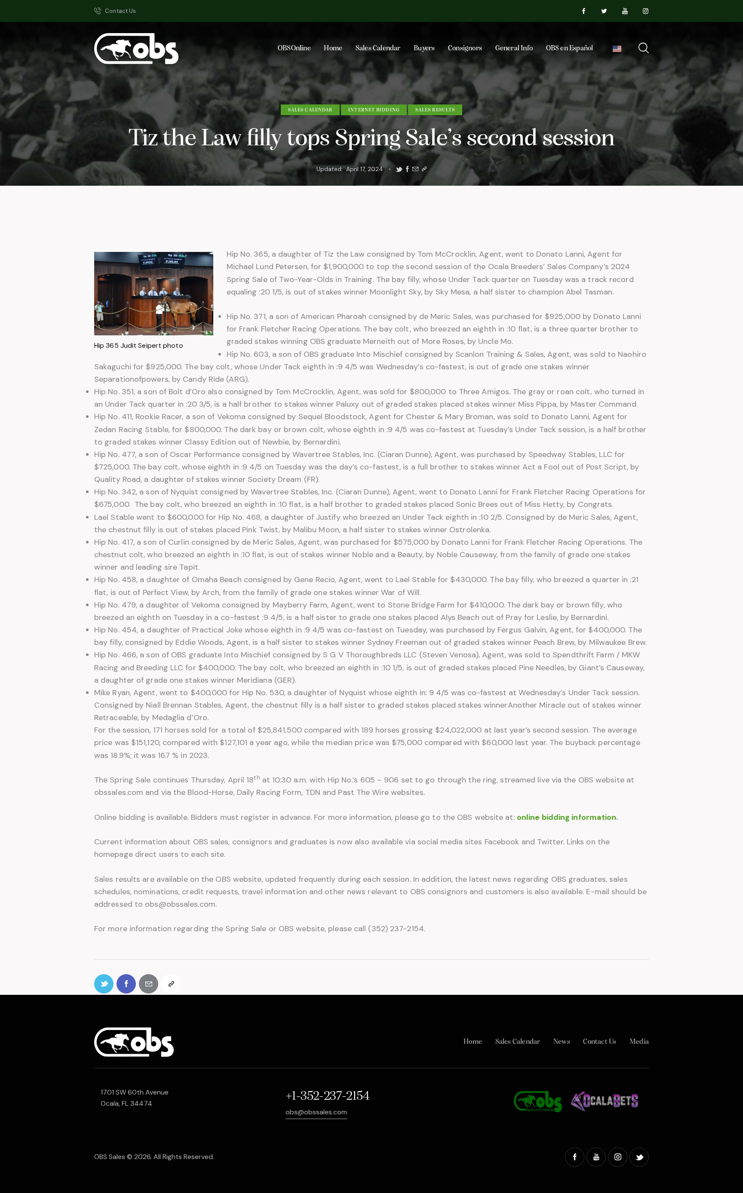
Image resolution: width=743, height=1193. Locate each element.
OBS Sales (109, 1156)
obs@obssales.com (316, 1111)
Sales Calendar (310, 110)
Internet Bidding (373, 110)
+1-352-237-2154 (327, 1096)
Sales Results (435, 110)
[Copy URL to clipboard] (424, 169)
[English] (617, 51)
